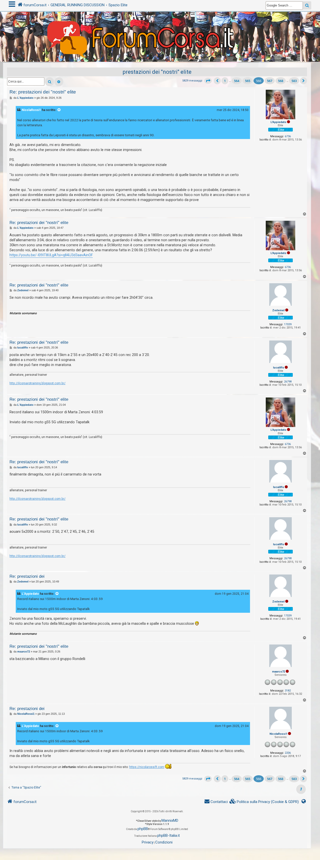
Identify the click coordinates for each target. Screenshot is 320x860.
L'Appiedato (278, 122)
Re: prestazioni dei (27, 576)
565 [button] (247, 80)
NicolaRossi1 (31, 110)
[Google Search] (307, 5)
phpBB (143, 828)
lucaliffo (278, 367)
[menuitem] (264, 802)
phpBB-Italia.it (168, 835)
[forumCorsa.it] (160, 26)
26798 (288, 381)
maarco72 (278, 671)
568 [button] (280, 80)
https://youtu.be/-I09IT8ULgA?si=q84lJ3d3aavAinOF (51, 255)
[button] (208, 81)
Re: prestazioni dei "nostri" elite (43, 91)
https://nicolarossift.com (146, 767)
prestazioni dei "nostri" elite (157, 72)
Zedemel (278, 310)
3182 (288, 690)
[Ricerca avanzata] (58, 81)
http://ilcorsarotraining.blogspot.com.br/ (38, 383)
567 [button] (269, 80)
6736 (288, 136)
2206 (288, 752)
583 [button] (294, 80)
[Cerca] (49, 81)
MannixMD (170, 820)
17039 (288, 324)
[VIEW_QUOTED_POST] (59, 110)
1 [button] (225, 80)
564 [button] (236, 80)
